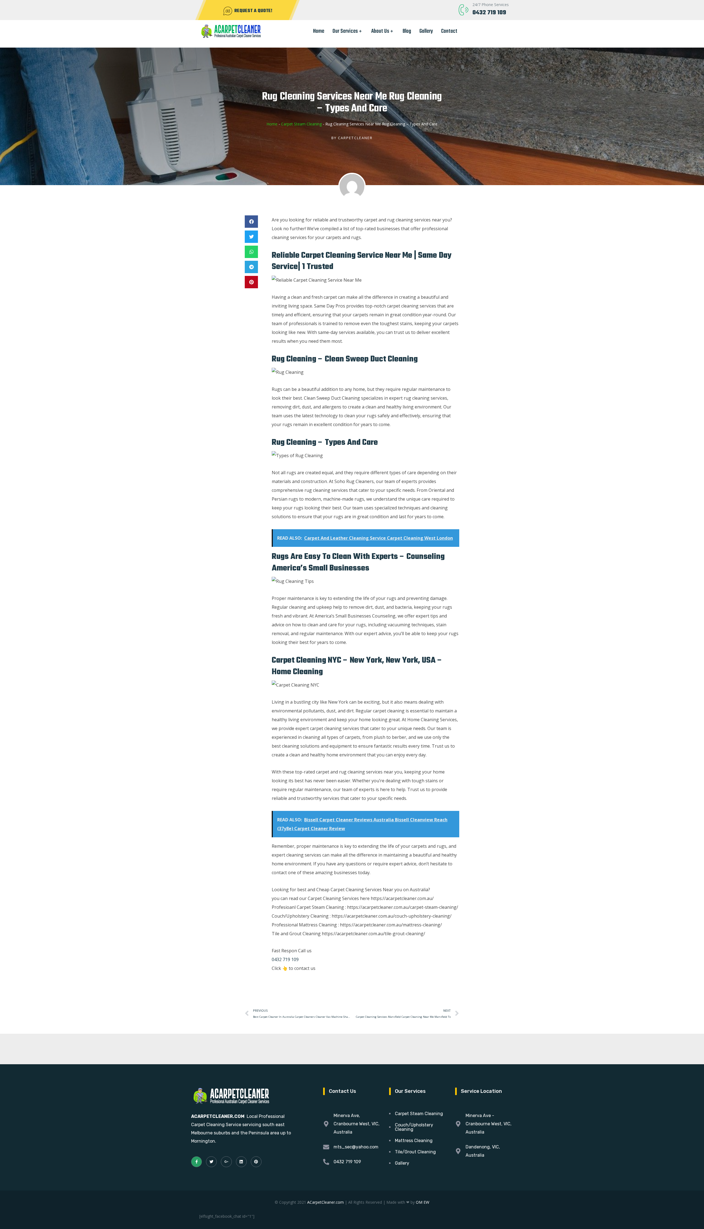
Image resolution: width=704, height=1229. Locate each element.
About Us (380, 31)
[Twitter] (211, 1161)
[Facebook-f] (196, 1161)
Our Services (345, 31)
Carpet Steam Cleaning (301, 124)
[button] (251, 221)
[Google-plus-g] (226, 1161)
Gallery (426, 31)
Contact (449, 31)
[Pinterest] (256, 1161)
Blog (407, 31)
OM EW (422, 1202)
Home (318, 31)
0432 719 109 (489, 12)
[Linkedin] (241, 1161)
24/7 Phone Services (490, 4)
